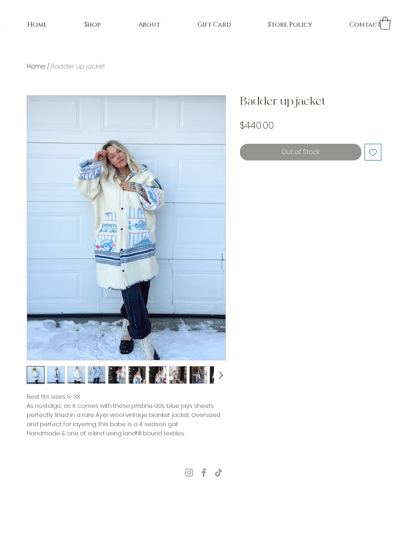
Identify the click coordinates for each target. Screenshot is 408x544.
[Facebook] (203, 472)
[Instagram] (189, 472)
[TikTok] (218, 472)
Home (36, 66)
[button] (385, 23)
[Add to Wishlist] (373, 152)
